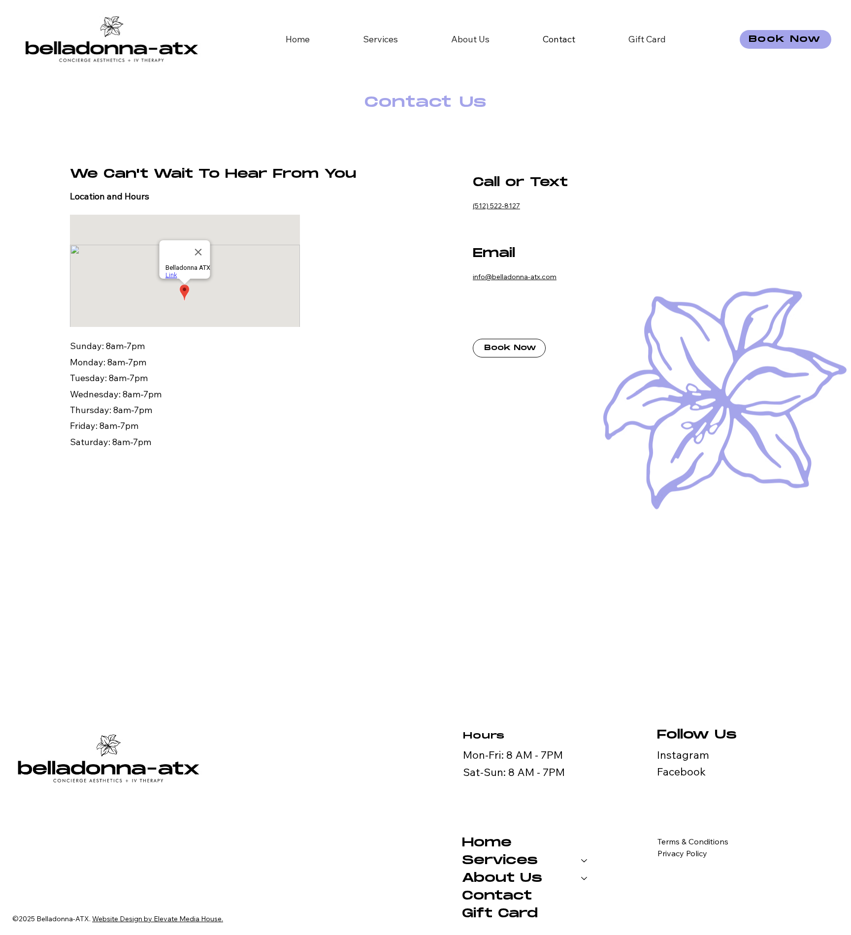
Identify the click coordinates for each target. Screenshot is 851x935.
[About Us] (584, 878)
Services (500, 860)
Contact (497, 896)
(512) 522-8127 (496, 205)
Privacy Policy (682, 853)
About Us (502, 878)
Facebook (681, 771)
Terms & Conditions (692, 841)
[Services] (584, 861)
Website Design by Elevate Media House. (157, 918)
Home (487, 843)
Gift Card (500, 913)
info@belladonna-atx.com (514, 276)
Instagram (683, 754)
